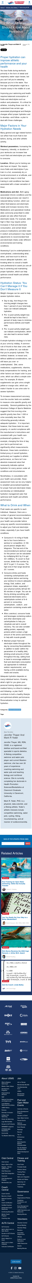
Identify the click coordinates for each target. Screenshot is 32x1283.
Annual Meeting (21, 1225)
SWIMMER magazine (8, 1126)
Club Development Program (7, 1179)
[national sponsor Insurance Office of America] (23, 1024)
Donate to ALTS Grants (8, 1124)
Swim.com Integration (23, 1177)
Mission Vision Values (8, 1086)
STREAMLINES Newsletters (6, 1130)
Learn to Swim (21, 1184)
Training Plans (21, 1172)
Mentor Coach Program (6, 1215)
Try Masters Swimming (8, 1135)
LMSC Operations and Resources (23, 1211)
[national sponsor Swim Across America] (23, 1033)
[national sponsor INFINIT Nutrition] (8, 1024)
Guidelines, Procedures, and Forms (22, 1201)
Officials (19, 1237)
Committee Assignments (21, 1233)
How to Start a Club (7, 1164)
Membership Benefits (23, 1085)
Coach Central (6, 1193)
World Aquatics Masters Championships (21, 1143)
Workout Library (21, 1169)
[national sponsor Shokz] (8, 1015)
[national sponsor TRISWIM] (23, 1059)
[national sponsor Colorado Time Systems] (23, 1015)
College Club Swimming (5, 1116)
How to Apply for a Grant (7, 1239)
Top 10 (19, 1134)
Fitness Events (21, 1120)
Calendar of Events (22, 1109)
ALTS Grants (5, 1236)
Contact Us (16, 1276)
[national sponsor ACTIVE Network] (8, 1007)
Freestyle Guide (21, 1167)
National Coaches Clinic (7, 1199)
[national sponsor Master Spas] (8, 1033)
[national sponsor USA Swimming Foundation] (8, 1068)
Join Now (16, 1261)
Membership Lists (7, 1182)
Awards (19, 1246)
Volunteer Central (22, 1223)
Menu (3, 3)
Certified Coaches (7, 1205)
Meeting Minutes (22, 1214)
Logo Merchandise (7, 1121)
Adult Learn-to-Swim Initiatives (7, 1243)
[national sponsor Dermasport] (23, 1007)
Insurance (4, 1176)
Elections (19, 1230)
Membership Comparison (20, 1094)
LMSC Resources (22, 1243)
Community (5, 1133)
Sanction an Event (22, 1115)
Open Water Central (23, 1118)
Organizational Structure (6, 1093)
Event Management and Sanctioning (22, 1206)
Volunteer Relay (21, 1228)
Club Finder (20, 1164)
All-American (20, 1137)
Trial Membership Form (22, 1088)
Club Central (5, 1162)
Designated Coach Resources (7, 1208)
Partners (4, 1110)
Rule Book (20, 1195)
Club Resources (6, 1171)
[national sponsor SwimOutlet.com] (8, 1051)
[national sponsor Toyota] (8, 1059)
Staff (3, 1097)
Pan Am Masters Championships (22, 1148)
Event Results (21, 1127)
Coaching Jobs (6, 1218)
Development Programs (5, 1089)
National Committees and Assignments (7, 1100)
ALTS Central (5, 1227)
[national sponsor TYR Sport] (8, 1042)
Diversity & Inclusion (7, 1112)
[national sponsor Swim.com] (23, 1042)
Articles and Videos (12, 7)
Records (19, 1132)
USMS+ (19, 1091)
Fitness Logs (21, 1174)
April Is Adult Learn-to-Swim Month (8, 1230)
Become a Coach (6, 1196)
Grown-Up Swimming (8, 1119)
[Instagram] (15, 1268)
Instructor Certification (8, 1246)
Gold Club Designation (8, 1173)
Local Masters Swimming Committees (8, 1104)
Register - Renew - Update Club (7, 1167)
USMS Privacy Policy (16, 1278)
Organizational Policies (23, 1198)
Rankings (20, 1129)
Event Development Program (22, 1112)
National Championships (21, 1123)
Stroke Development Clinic (23, 1152)
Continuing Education (8, 1212)
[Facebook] (11, 1268)
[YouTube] (19, 1268)
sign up (28, 843)
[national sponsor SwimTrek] (23, 1051)
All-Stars (19, 1139)
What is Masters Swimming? (6, 1083)
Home (2, 7)
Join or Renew (21, 1082)
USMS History (5, 1107)
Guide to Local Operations (21, 1240)
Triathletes (20, 1187)
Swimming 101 (21, 1182)
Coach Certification (7, 1203)
